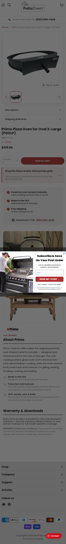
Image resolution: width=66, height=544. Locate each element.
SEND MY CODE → (49, 279)
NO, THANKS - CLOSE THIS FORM (49, 284)
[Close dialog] (64, 253)
